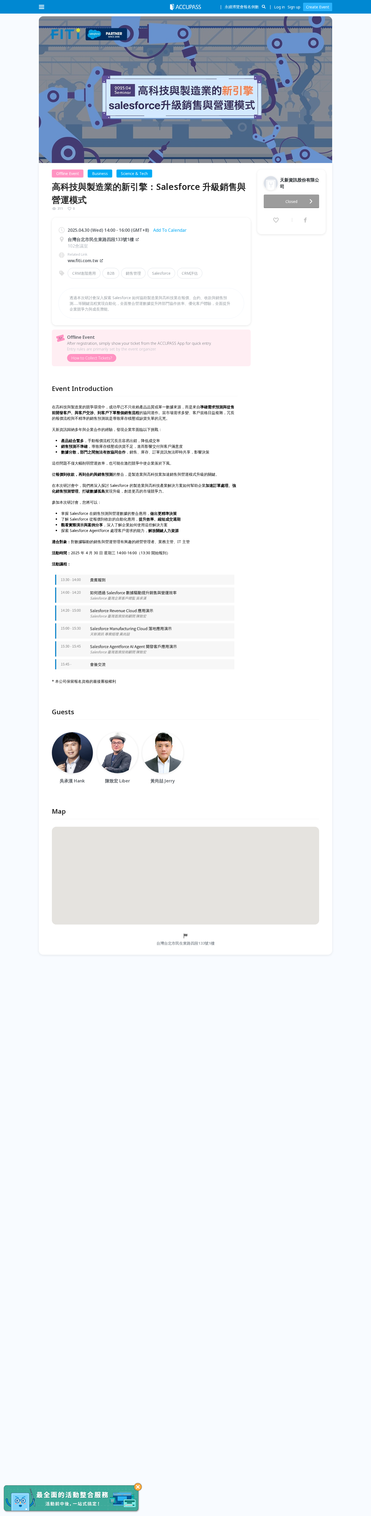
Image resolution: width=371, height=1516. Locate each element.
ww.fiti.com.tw (83, 261)
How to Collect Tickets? (91, 358)
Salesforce (161, 273)
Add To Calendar (170, 230)
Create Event (317, 7)
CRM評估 (190, 273)
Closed (291, 201)
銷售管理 (133, 273)
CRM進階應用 (84, 273)
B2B (111, 273)
